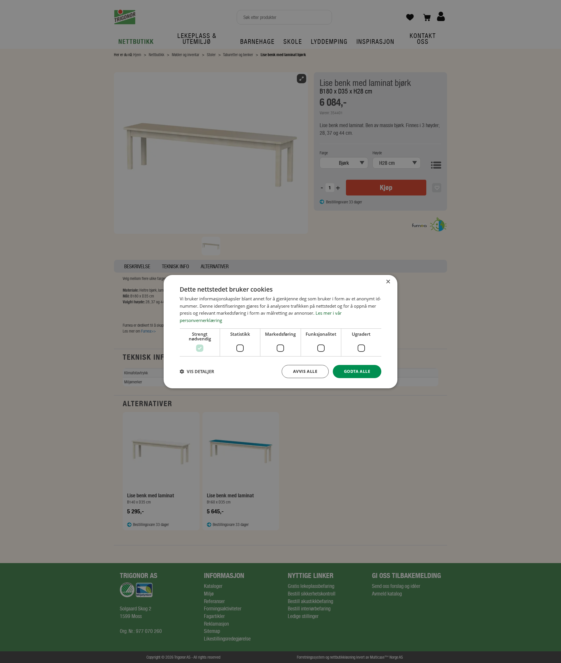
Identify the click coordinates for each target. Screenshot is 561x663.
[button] (197, 371)
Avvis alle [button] (305, 371)
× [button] (388, 281)
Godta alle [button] (357, 371)
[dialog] (280, 331)
